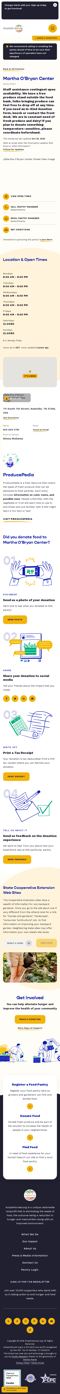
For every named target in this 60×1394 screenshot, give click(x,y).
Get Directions (11, 417)
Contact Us (30, 1262)
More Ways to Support (30, 1028)
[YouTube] (51, 1321)
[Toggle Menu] (52, 28)
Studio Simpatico (20, 1356)
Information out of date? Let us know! (16, 1389)
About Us (30, 1248)
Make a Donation (47, 38)
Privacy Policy (22, 1363)
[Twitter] (8, 1321)
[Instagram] (25, 1321)
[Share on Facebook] (6, 698)
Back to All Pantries (13, 69)
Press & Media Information (30, 1255)
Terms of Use (37, 1363)
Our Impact (30, 1241)
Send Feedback (17, 859)
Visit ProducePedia (17, 519)
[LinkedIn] (43, 1321)
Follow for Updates (13, 149)
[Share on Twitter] (15, 698)
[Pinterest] (34, 1321)
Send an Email (41, 429)
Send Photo (15, 619)
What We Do (30, 1234)
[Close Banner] (55, 5)
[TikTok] (30, 1329)
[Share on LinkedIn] (23, 698)
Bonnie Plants (30, 1359)
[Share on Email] (32, 698)
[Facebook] (17, 1321)
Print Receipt (16, 776)
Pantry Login (30, 1269)
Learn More (46, 239)
